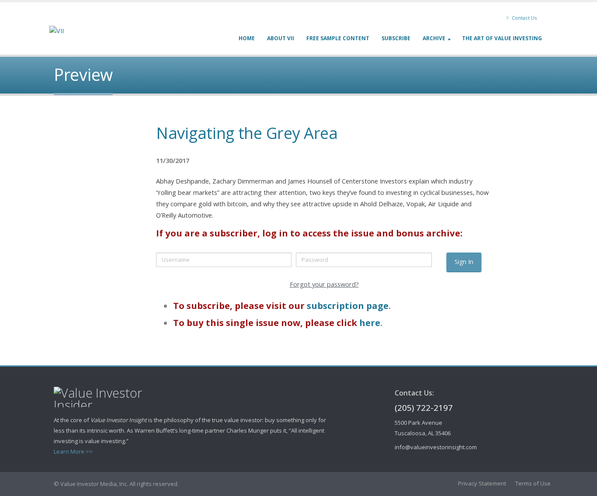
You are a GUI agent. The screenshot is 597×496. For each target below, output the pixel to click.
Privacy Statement (482, 483)
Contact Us (523, 17)
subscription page (348, 305)
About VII (280, 38)
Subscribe (396, 38)
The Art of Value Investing (502, 38)
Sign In (464, 261)
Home (247, 38)
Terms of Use (533, 483)
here (369, 322)
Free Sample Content (337, 38)
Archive (434, 38)
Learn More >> (73, 451)
